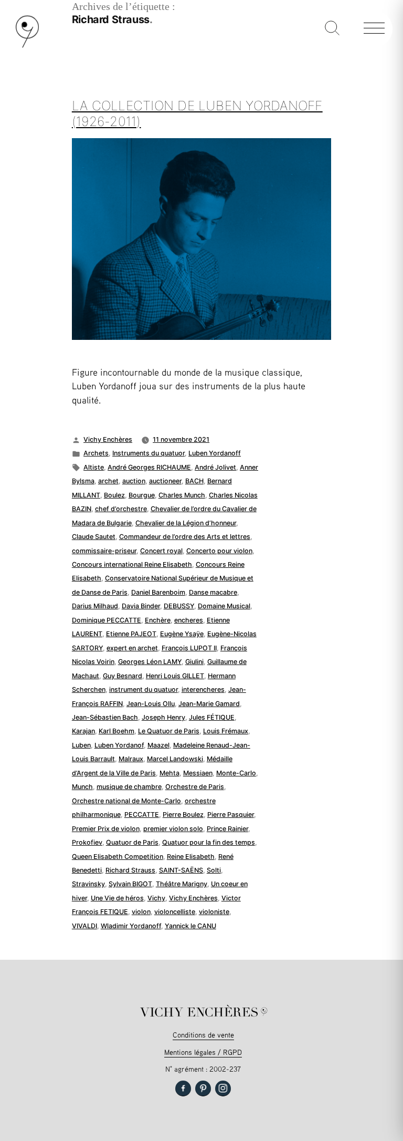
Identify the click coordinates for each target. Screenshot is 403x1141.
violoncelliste (174, 912)
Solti (214, 870)
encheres (188, 620)
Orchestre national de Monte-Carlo (126, 801)
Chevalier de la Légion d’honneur (185, 523)
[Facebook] (183, 1088)
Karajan (83, 731)
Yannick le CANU (190, 926)
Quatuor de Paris (132, 842)
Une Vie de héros (117, 898)
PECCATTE (141, 814)
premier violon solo (173, 829)
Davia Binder (141, 606)
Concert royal (161, 551)
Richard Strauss (130, 870)
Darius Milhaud (95, 606)
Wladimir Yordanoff (131, 926)
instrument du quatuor (143, 689)
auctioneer (165, 481)
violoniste (214, 912)
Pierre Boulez (183, 814)
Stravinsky (88, 884)
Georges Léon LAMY (150, 662)
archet (108, 481)
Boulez (114, 495)
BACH (194, 481)
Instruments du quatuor (148, 453)
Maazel (158, 745)
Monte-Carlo (236, 773)
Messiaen (198, 773)
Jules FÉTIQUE (212, 717)
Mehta (169, 773)
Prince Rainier (227, 829)
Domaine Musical (224, 606)
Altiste (93, 467)
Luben (81, 745)
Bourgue (142, 495)
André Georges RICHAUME (149, 467)
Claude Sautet (93, 537)
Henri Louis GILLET (175, 676)
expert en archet (132, 648)
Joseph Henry (163, 717)
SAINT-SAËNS (181, 870)
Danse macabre (213, 592)
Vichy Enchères (107, 439)
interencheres (203, 689)
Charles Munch (181, 495)
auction (133, 481)
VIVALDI (84, 926)
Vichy (156, 898)
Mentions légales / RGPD (203, 1051)
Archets (96, 453)
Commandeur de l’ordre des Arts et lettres (184, 537)
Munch (82, 787)
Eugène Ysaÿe (182, 634)
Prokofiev (87, 842)
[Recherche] (332, 29)
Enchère (158, 620)
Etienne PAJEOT (131, 634)
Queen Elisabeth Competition (117, 856)
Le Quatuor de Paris (168, 731)
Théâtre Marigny (181, 884)
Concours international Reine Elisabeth (132, 564)
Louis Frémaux (225, 731)
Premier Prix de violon (106, 829)
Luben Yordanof (119, 745)
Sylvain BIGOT (130, 884)
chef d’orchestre (121, 509)
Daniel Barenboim (158, 592)
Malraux (131, 759)
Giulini (194, 662)
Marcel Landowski (175, 759)
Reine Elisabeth (191, 856)
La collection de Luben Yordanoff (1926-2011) (197, 113)
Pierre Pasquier (230, 814)
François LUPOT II (189, 648)
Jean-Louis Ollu (150, 704)
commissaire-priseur (104, 551)
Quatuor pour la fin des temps (208, 842)
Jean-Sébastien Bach (105, 717)
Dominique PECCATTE (106, 620)
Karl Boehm (116, 731)
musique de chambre (129, 787)
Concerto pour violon (219, 551)
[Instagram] (223, 1088)
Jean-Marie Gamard (209, 704)
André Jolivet (215, 467)
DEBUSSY (179, 606)
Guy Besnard (122, 676)
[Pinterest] (203, 1088)
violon (141, 912)
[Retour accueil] (27, 45)
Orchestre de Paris (194, 787)
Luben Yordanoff (214, 453)
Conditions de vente (203, 1034)
